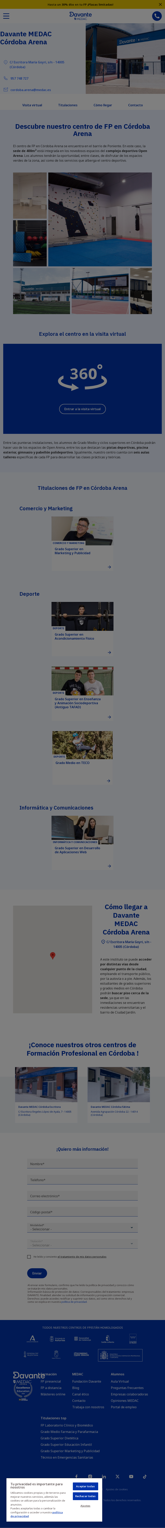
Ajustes (85, 1506)
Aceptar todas (85, 1486)
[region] (54, 1500)
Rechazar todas (85, 1496)
